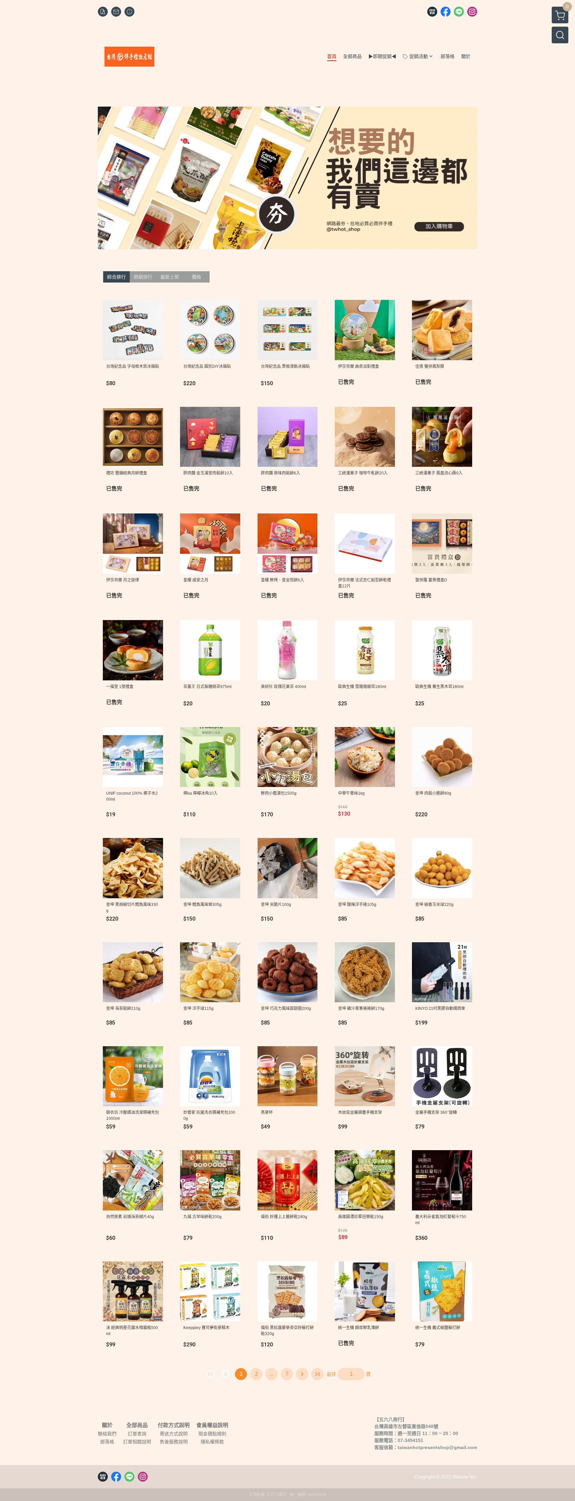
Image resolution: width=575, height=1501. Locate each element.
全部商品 (137, 1425)
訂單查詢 (137, 1433)
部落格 (107, 1441)
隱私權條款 (212, 1441)
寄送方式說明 (174, 1433)
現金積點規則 (212, 1433)
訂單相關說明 (137, 1441)
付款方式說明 (174, 1425)
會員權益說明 (212, 1425)
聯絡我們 (107, 1433)
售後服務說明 (174, 1441)
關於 (107, 1425)
